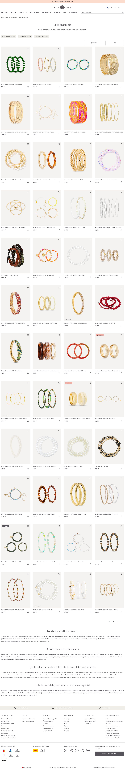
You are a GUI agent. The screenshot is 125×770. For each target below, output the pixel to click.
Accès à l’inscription (109, 754)
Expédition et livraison (7, 723)
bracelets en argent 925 (94, 638)
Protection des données (112, 726)
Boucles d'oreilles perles (50, 719)
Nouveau (4, 12)
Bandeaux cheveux (48, 726)
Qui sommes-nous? (90, 721)
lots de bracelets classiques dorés (96, 672)
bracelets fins (33, 677)
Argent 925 (23, 12)
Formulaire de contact (28, 719)
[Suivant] (121, 621)
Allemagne (67, 719)
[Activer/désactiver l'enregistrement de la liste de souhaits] (28, 49)
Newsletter (4, 733)
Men (64, 12)
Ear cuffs (45, 723)
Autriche (66, 721)
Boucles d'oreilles (48, 728)
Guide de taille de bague (8, 735)
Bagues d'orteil (47, 730)
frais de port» (59, 767)
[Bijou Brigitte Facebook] (77, 750)
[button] (115, 8)
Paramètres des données (113, 738)
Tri (115, 43)
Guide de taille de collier (8, 738)
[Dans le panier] (28, 87)
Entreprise (88, 723)
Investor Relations (90, 719)
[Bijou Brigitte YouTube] (88, 750)
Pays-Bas (66, 728)
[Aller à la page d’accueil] (62, 6)
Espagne (66, 726)
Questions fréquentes (7, 730)
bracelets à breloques (65, 677)
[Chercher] (123, 12)
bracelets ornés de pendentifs (11, 641)
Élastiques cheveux (48, 721)
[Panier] (123, 8)
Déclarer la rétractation (112, 733)
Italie (65, 723)
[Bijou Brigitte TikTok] (66, 750)
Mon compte (5, 728)
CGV (107, 719)
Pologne (66, 730)
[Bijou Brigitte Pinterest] (82, 750)
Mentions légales (110, 728)
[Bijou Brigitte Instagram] (71, 750)
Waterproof (46, 12)
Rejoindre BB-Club (6, 719)
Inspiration (73, 12)
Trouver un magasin (28, 721)
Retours (3, 726)
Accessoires (34, 12)
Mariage (57, 12)
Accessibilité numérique (112, 735)
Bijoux (13, 12)
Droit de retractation (112, 730)
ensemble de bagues (43, 657)
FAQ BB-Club (5, 721)
